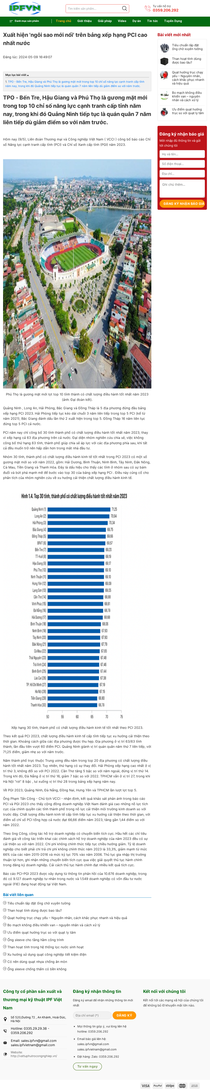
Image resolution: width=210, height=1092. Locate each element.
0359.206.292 (165, 10)
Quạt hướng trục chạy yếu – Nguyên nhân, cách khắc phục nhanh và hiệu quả (66, 918)
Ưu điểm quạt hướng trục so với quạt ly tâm (41, 932)
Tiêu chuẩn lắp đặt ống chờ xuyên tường (38, 903)
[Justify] (124, 9)
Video (122, 21)
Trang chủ (63, 21)
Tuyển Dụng (173, 21)
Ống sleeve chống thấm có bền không (36, 969)
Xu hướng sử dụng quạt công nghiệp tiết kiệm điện (46, 954)
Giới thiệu (84, 21)
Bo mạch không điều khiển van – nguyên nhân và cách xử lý (53, 925)
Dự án (136, 21)
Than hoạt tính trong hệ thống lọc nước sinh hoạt (45, 947)
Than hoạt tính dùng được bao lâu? (34, 910)
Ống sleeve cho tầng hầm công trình (35, 940)
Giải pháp (105, 21)
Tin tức (152, 21)
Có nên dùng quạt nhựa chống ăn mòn (36, 962)
